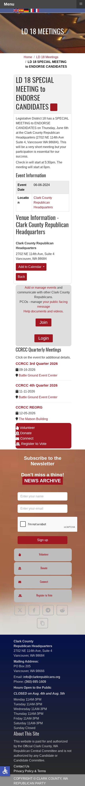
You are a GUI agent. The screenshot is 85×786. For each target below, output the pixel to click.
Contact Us (21, 766)
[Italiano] (31, 10)
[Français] (36, 10)
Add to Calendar (30, 266)
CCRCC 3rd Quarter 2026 (37, 364)
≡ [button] (80, 4)
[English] (16, 10)
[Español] (21, 10)
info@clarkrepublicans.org (41, 677)
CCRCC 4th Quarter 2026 (37, 385)
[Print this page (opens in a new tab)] (53, 107)
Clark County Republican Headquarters (43, 202)
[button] (76, 777)
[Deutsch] (26, 10)
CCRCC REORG (29, 407)
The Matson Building (33, 419)
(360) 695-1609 (35, 681)
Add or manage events (40, 287)
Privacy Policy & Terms (30, 771)
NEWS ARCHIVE (42, 480)
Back (21, 276)
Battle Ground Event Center (38, 375)
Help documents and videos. (43, 311)
